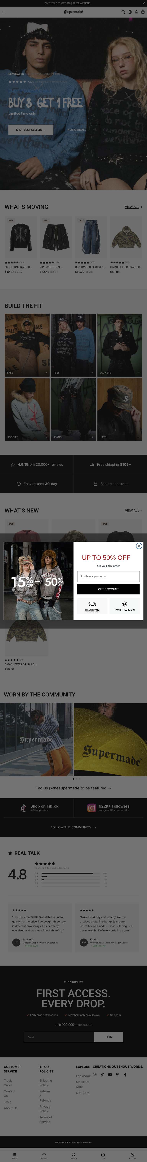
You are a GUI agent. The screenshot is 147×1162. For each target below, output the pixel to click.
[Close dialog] (139, 546)
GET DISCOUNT (108, 589)
